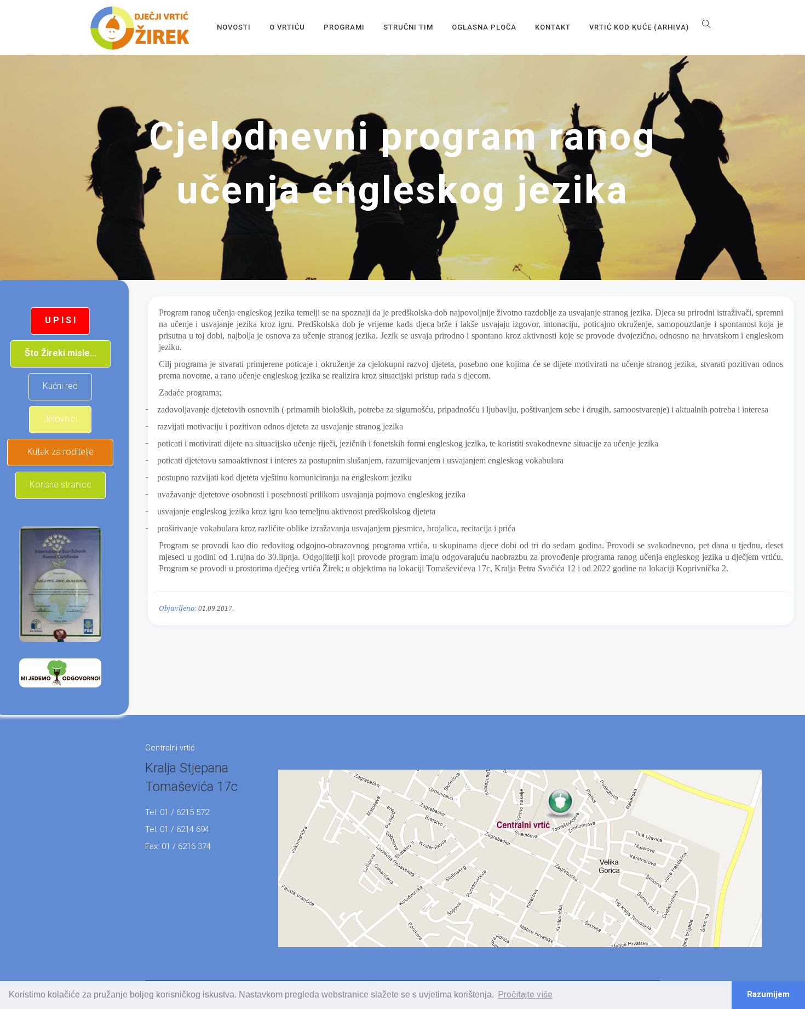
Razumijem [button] (768, 994)
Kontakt (553, 27)
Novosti (234, 27)
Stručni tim (408, 27)
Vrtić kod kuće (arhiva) (639, 27)
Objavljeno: (178, 608)
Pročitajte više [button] (525, 994)
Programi (344, 27)
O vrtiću (287, 27)
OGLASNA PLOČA (484, 27)
